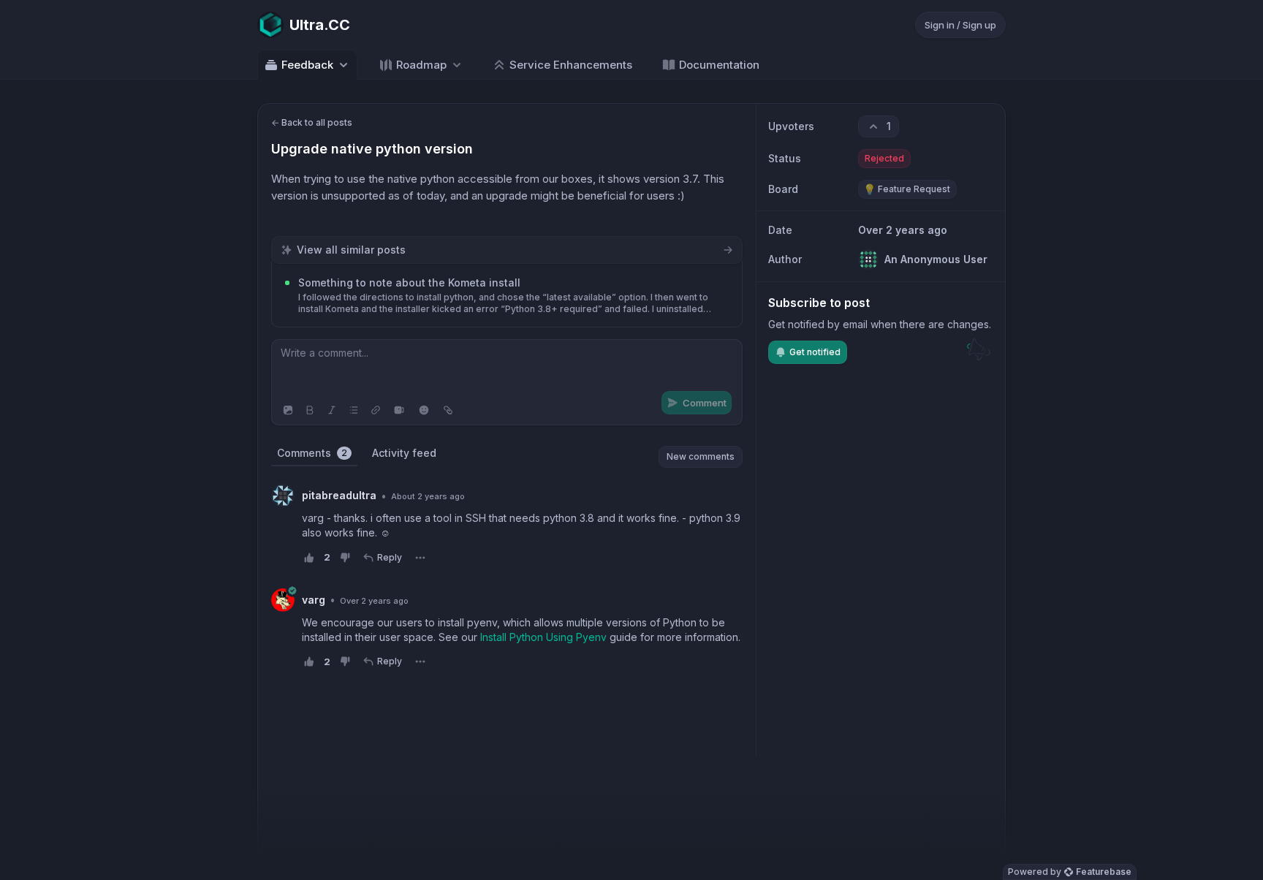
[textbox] (507, 368)
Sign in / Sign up (960, 25)
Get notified (815, 351)
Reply (389, 557)
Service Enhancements (570, 65)
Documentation (719, 65)
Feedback (307, 65)
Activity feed (404, 453)
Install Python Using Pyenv (543, 637)
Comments (312, 453)
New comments (701, 456)
